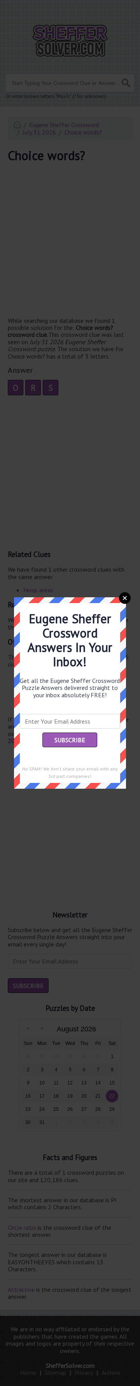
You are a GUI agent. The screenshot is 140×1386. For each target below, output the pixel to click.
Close (125, 598)
